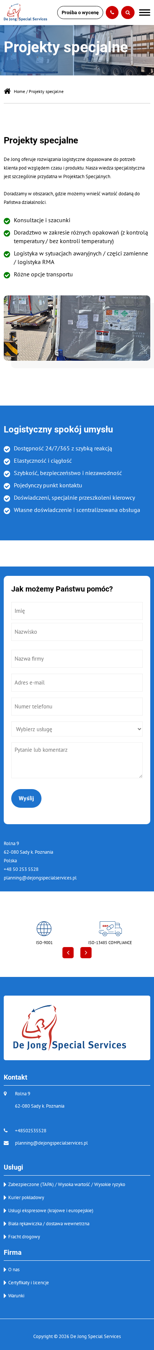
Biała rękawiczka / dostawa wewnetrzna (48, 1223)
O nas (13, 1269)
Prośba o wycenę (80, 12)
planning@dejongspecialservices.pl (40, 878)
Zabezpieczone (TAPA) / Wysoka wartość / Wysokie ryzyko (66, 1184)
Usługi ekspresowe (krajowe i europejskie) (50, 1210)
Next (86, 952)
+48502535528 (30, 1130)
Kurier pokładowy (26, 1197)
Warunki (16, 1295)
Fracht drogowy (24, 1236)
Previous (68, 952)
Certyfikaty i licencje (28, 1282)
